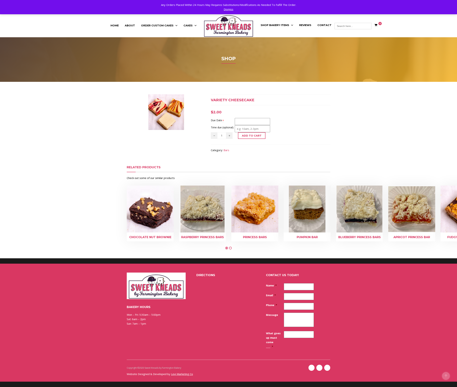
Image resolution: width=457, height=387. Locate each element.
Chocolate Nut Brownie (150, 237)
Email (271, 295)
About (130, 25)
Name (271, 285)
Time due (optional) (222, 127)
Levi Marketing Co (182, 374)
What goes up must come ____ (273, 339)
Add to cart (252, 135)
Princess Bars (255, 237)
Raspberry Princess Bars (202, 237)
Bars (226, 150)
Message (272, 315)
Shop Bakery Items (275, 25)
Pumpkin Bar (307, 237)
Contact (324, 25)
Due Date (216, 120)
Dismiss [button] (228, 9)
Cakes (188, 25)
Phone (271, 305)
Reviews (305, 25)
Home (115, 25)
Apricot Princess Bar (411, 237)
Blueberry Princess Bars (359, 237)
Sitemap (186, 367)
